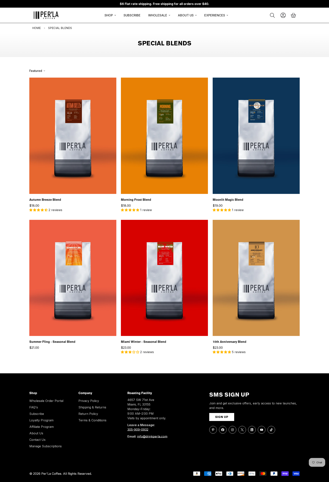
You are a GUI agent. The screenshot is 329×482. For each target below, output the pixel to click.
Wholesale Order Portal (46, 401)
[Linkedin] (252, 430)
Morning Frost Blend (136, 200)
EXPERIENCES (214, 15)
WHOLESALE (157, 15)
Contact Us (37, 440)
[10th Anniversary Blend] (256, 278)
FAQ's (33, 407)
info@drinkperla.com (152, 436)
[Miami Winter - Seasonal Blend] (164, 278)
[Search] (272, 15)
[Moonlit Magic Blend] (256, 136)
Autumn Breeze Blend (45, 200)
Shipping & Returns (92, 407)
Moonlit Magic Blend (228, 200)
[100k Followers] (232, 430)
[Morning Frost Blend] (164, 136)
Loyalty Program (41, 420)
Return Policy (88, 414)
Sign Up (221, 417)
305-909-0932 (137, 429)
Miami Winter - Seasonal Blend (143, 342)
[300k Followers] (223, 430)
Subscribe (36, 414)
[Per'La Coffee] (46, 15)
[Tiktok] (271, 430)
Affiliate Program (41, 427)
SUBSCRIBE (132, 15)
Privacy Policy (88, 401)
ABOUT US (186, 15)
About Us (36, 433)
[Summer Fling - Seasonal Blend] (72, 278)
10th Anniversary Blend (229, 342)
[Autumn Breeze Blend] (72, 136)
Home (36, 28)
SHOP (109, 15)
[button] (293, 15)
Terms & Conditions (92, 420)
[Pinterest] (213, 430)
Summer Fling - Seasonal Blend (52, 342)
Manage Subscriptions (45, 446)
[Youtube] (261, 430)
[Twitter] (242, 430)
